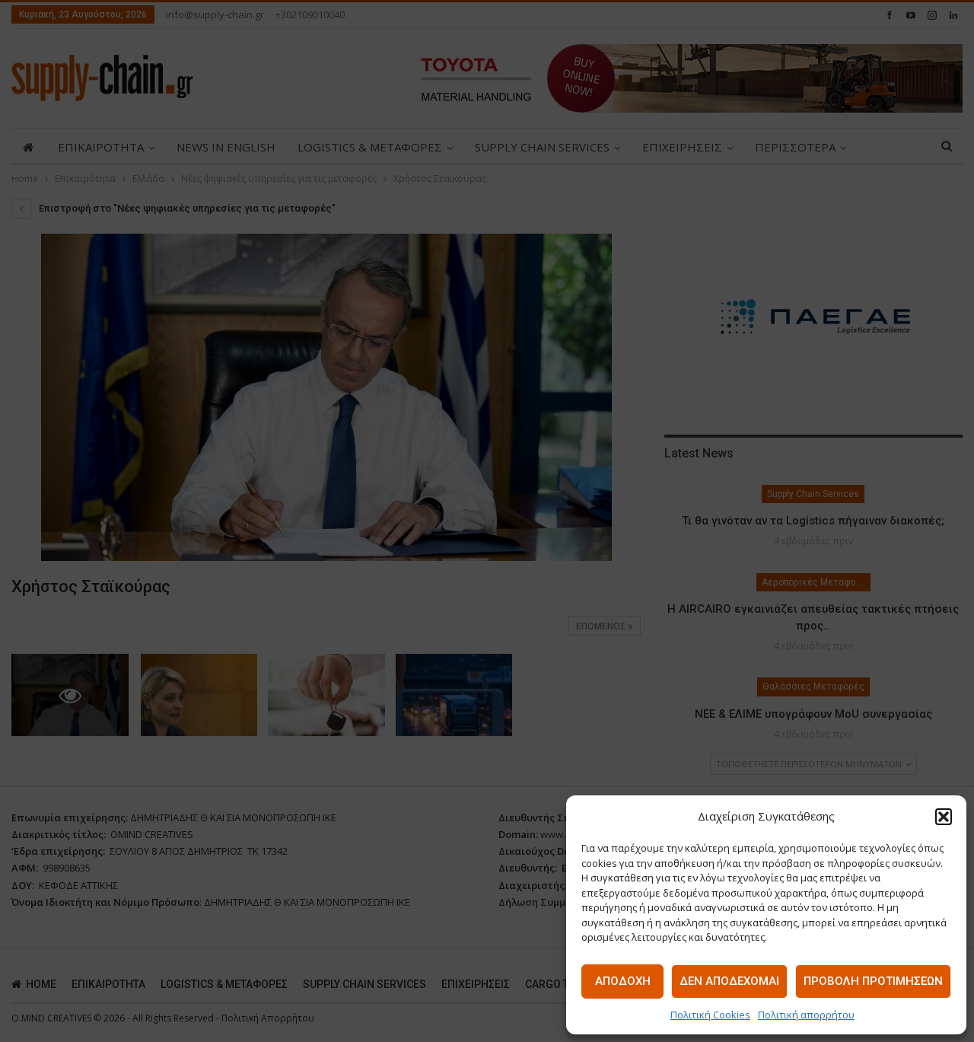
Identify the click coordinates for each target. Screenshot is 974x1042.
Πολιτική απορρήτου (806, 1014)
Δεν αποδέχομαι (729, 981)
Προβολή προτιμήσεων (873, 981)
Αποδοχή (623, 981)
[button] (943, 816)
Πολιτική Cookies (710, 1014)
